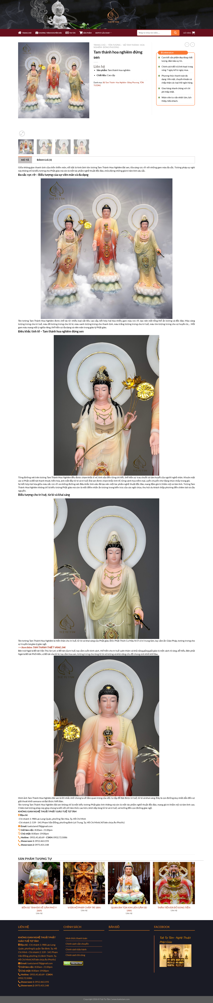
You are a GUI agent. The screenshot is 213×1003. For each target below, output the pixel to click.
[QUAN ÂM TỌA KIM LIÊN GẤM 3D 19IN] (129, 883)
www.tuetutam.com (121, 999)
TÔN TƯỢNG (114, 45)
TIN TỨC (72, 33)
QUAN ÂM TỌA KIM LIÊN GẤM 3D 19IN (129, 909)
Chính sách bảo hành (76, 949)
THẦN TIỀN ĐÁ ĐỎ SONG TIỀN (174, 907)
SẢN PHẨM (87, 33)
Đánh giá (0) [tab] (44, 159)
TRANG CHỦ (26, 33)
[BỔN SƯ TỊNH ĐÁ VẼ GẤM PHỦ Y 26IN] (39, 883)
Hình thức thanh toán (76, 938)
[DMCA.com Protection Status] (73, 963)
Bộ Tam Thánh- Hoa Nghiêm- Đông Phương (121, 82)
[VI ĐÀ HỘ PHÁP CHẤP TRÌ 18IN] (84, 883)
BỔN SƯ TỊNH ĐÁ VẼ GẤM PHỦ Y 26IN (39, 909)
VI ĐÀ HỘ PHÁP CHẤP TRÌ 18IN (84, 907)
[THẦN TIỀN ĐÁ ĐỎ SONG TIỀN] (174, 883)
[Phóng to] (22, 133)
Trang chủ (99, 45)
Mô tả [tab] (25, 159)
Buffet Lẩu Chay (102, 33)
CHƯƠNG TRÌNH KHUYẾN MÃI (50, 33)
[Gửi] (175, 33)
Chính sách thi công (75, 955)
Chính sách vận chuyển (77, 943)
